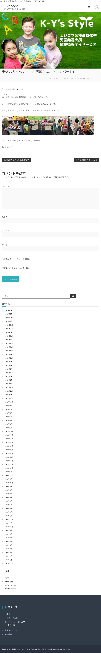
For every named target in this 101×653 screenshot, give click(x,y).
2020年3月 (9, 464)
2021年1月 (8, 428)
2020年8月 (9, 446)
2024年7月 (9, 329)
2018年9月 (8, 530)
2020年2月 (9, 468)
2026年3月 (9, 310)
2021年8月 (8, 406)
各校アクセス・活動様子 (15, 622)
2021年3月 (8, 420)
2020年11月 (9, 435)
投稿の (9, 581)
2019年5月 (8, 501)
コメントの (10, 585)
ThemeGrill (41, 649)
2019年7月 (8, 494)
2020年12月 (9, 431)
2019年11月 (8, 479)
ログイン (8, 578)
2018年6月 (8, 541)
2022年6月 (9, 395)
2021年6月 (8, 413)
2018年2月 (8, 556)
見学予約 (11, 625)
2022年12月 (9, 387)
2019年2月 (8, 512)
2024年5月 (9, 332)
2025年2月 (8, 321)
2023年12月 (9, 343)
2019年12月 (9, 475)
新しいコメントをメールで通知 (17, 259)
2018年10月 (9, 527)
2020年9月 (9, 442)
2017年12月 (9, 563)
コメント (5, 186)
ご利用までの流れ (12, 618)
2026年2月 (9, 314)
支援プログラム (11, 630)
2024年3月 (9, 336)
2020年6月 (9, 453)
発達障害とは (10, 634)
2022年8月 (9, 391)
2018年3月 (8, 552)
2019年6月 (8, 497)
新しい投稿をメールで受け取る (17, 268)
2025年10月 (9, 318)
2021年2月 (8, 424)
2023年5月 (8, 369)
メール (5, 231)
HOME (8, 614)
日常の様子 (56, 78)
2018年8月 (8, 534)
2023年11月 (9, 347)
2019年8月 (8, 490)
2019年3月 (8, 508)
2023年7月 (9, 362)
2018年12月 (9, 519)
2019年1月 (8, 516)
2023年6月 (9, 365)
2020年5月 (9, 457)
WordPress (66, 649)
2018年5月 (8, 545)
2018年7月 (8, 538)
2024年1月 (8, 340)
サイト (4, 245)
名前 (4, 217)
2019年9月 (8, 486)
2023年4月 (9, 373)
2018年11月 (8, 523)
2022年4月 (9, 398)
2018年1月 (8, 560)
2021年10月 (9, 402)
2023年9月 (9, 354)
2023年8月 (9, 358)
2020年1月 (8, 472)
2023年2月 (9, 380)
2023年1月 (8, 384)
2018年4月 (8, 549)
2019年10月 (9, 483)
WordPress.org (10, 589)
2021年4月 (8, 417)
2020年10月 (9, 439)
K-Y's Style (11, 6)
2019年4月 (8, 505)
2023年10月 (9, 351)
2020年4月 (9, 461)
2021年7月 (8, 409)
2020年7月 (9, 450)
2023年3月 (9, 376)
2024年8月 (9, 325)
